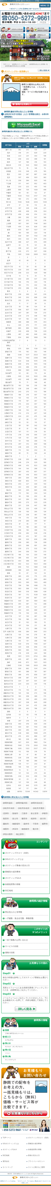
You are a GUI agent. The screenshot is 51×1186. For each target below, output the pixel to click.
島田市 (6, 818)
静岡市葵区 (8, 803)
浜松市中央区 (8, 808)
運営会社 (6, 1161)
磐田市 (24, 818)
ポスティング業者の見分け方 (17, 865)
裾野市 (45, 824)
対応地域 (9, 890)
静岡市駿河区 (22, 803)
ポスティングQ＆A (13, 878)
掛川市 (43, 818)
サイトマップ (8, 1167)
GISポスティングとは (14, 859)
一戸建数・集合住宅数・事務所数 (19, 918)
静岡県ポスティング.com (19, 64)
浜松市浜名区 (23, 808)
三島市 (24, 813)
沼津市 (6, 813)
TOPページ (6, 64)
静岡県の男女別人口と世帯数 (16, 797)
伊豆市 (15, 829)
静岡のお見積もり (24, 104)
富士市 (15, 818)
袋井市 (26, 824)
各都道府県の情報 (12, 884)
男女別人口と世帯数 (13, 912)
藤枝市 (6, 824)
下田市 (35, 824)
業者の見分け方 (34, 1155)
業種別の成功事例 (12, 871)
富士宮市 (34, 813)
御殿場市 (16, 824)
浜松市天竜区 (38, 808)
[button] (44, 5)
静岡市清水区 (36, 803)
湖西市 (6, 829)
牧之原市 (20, 834)
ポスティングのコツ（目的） (17, 853)
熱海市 (15, 813)
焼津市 (34, 818)
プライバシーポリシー (36, 1161)
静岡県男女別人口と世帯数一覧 (38, 64)
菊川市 (35, 829)
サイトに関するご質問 (36, 1167)
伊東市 (45, 813)
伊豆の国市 (8, 834)
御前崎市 (25, 829)
